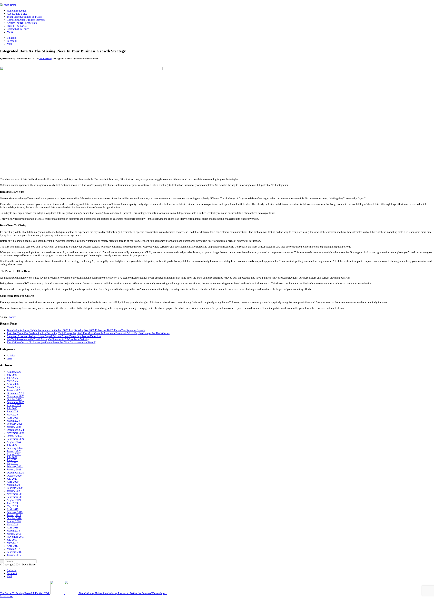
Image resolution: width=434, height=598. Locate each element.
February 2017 (15, 551)
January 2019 (14, 515)
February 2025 (15, 423)
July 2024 (12, 445)
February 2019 (15, 512)
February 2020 (15, 487)
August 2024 (14, 442)
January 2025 (14, 426)
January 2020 (14, 490)
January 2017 (14, 555)
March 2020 (13, 484)
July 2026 (12, 374)
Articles (11, 355)
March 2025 (13, 420)
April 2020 (12, 481)
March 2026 (13, 387)
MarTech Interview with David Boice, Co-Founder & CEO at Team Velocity (48, 339)
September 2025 (15, 402)
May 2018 (12, 524)
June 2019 (12, 503)
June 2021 (12, 460)
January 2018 (14, 533)
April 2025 (12, 417)
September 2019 (15, 497)
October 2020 (14, 475)
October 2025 (14, 399)
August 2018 (14, 521)
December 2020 (15, 472)
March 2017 (13, 548)
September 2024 (15, 439)
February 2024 (15, 448)
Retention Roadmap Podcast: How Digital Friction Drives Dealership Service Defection (54, 336)
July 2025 (12, 408)
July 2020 (12, 478)
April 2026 (12, 384)
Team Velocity (45, 58)
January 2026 (14, 390)
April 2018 (12, 527)
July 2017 (12, 539)
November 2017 (15, 536)
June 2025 (12, 411)
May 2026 (12, 380)
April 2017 (12, 545)
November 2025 (15, 396)
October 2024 (14, 435)
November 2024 (15, 432)
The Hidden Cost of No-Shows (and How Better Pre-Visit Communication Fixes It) (51, 342)
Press (9, 358)
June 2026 (12, 377)
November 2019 (15, 493)
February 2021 (15, 466)
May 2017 (12, 542)
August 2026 (14, 371)
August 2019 (14, 500)
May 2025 (12, 414)
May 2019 (12, 506)
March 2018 (13, 530)
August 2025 (14, 405)
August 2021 (14, 454)
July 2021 (12, 457)
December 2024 (15, 429)
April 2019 (12, 509)
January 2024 (14, 451)
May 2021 (12, 463)
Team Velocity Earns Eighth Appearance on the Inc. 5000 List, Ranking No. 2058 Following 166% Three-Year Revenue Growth (76, 330)
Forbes (12, 317)
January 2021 (14, 469)
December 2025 (15, 393)
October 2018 (14, 518)
